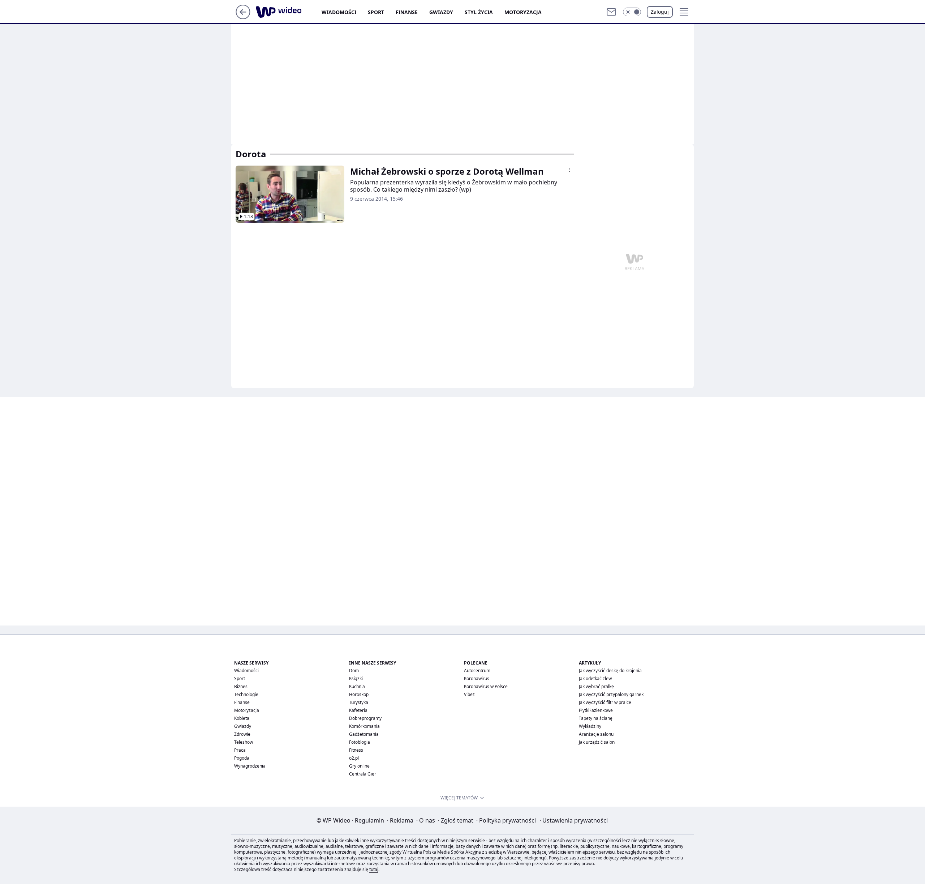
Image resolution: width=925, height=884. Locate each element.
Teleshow (243, 742)
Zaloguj (660, 11)
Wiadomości (339, 12)
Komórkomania (364, 726)
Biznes (241, 686)
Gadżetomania (364, 734)
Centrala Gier (362, 774)
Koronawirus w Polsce (486, 686)
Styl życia (479, 12)
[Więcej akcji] (569, 170)
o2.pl (354, 758)
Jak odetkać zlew (595, 678)
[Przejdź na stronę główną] (243, 17)
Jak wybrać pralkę (596, 686)
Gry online (359, 766)
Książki (356, 678)
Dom (354, 670)
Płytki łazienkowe (596, 710)
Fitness (356, 750)
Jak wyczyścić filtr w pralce (605, 702)
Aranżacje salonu (596, 734)
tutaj (373, 869)
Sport (376, 12)
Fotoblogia (359, 742)
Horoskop (359, 694)
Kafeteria (358, 710)
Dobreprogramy (365, 718)
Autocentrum (477, 670)
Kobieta (241, 718)
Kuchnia (357, 686)
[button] (632, 12)
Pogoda (241, 758)
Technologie (246, 694)
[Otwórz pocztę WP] (611, 12)
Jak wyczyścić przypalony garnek (611, 694)
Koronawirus (476, 678)
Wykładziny (590, 726)
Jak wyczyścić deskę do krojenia (610, 670)
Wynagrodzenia (250, 766)
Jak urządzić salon (597, 742)
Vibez (469, 694)
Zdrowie (242, 734)
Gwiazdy (441, 12)
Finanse (407, 12)
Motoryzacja (523, 12)
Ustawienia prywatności (573, 820)
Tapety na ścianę (595, 718)
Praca (240, 750)
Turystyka (358, 702)
